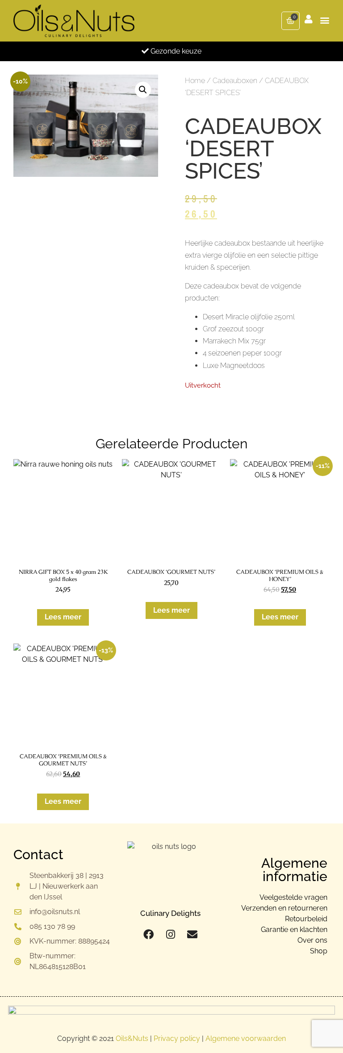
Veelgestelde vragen (293, 897)
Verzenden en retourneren (284, 908)
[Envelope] (192, 934)
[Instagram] (170, 934)
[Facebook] (148, 934)
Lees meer (63, 617)
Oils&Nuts (132, 1038)
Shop (318, 951)
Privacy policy (177, 1038)
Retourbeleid (306, 919)
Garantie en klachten (294, 929)
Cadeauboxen (235, 80)
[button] (325, 20)
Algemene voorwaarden (245, 1038)
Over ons (312, 940)
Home (195, 80)
